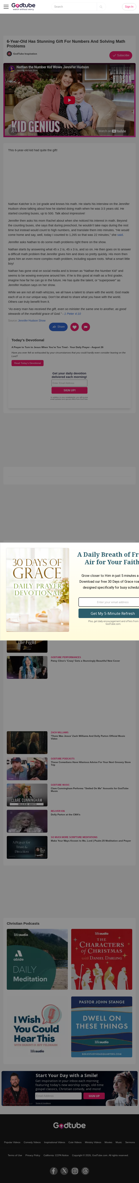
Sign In (129, 6)
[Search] (101, 7)
